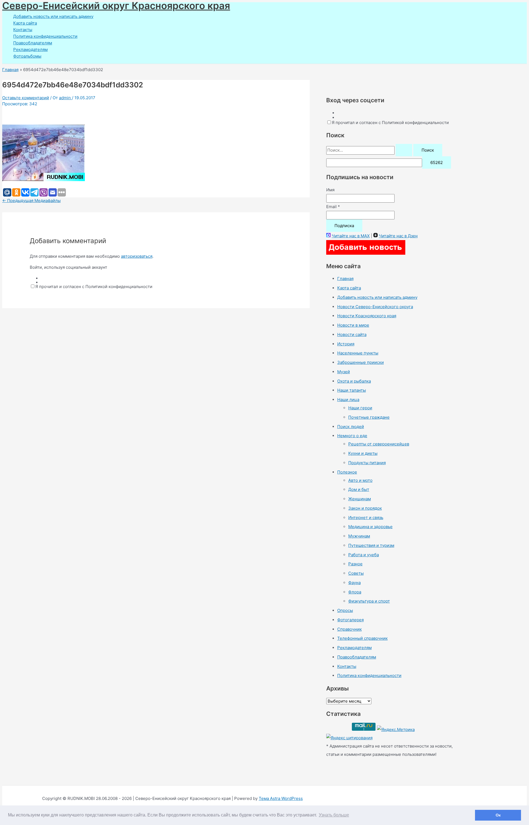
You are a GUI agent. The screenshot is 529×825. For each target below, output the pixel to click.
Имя (330, 189)
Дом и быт (358, 489)
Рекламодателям (30, 49)
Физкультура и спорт (369, 601)
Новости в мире (353, 325)
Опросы (345, 610)
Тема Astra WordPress (281, 798)
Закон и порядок (365, 508)
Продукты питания (367, 462)
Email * (333, 206)
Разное (355, 563)
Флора (354, 592)
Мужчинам (359, 536)
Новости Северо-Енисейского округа (375, 306)
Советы (356, 573)
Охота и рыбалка (354, 381)
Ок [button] (498, 815)
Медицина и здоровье (370, 526)
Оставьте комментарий (25, 97)
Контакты (22, 29)
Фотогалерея (350, 619)
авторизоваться (136, 256)
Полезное (347, 472)
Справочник (349, 629)
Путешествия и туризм (371, 545)
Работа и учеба (363, 554)
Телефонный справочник (362, 638)
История (345, 343)
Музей (343, 371)
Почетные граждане (369, 417)
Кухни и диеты (362, 453)
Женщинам (359, 498)
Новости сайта (351, 334)
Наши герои (360, 407)
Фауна (354, 582)
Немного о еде (352, 435)
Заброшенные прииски (360, 362)
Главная (345, 278)
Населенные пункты (357, 353)
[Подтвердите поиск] (404, 150)
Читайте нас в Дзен (398, 235)
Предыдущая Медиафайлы (31, 200)
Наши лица (348, 399)
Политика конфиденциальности (45, 36)
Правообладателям (32, 42)
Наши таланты (351, 390)
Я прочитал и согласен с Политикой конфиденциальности (93, 286)
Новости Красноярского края (366, 315)
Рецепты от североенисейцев (378, 444)
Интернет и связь (365, 517)
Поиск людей (350, 426)
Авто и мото (360, 480)
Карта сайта (25, 23)
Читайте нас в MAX (351, 235)
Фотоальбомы (27, 56)
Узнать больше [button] (334, 815)
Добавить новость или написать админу (53, 16)
